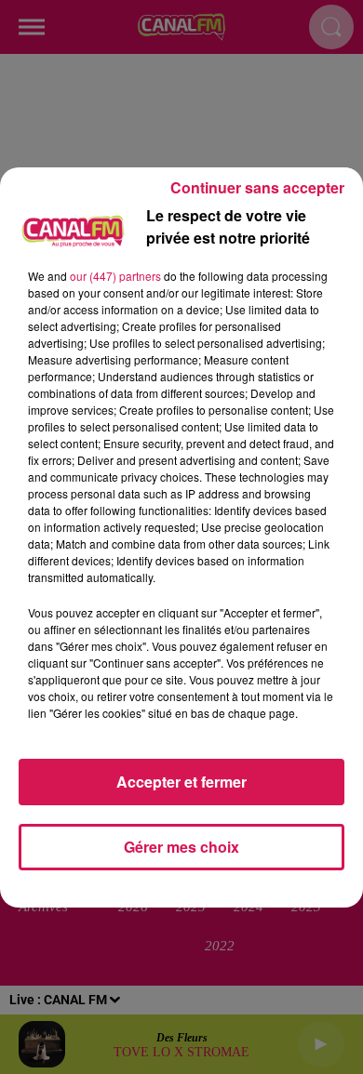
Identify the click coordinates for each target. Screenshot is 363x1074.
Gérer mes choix (181, 846)
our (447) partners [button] (115, 276)
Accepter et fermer (181, 781)
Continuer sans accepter (257, 187)
